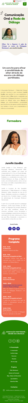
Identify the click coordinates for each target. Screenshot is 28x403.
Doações (14, 358)
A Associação (14, 350)
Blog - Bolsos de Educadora (14, 376)
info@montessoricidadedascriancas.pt (15, 390)
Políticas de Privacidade (13, 399)
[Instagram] (10, 228)
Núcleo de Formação (14, 373)
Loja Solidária (14, 378)
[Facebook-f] (10, 341)
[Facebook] (14, 228)
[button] (23, 396)
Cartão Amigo (14, 353)
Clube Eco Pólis (14, 381)
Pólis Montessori (14, 370)
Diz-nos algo (14, 361)
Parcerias (14, 356)
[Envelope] (18, 341)
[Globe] (18, 228)
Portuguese (18, 1)
